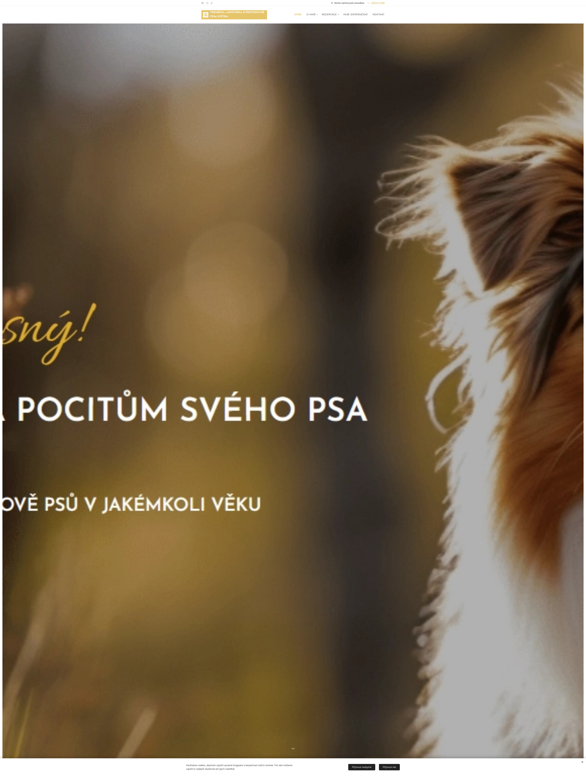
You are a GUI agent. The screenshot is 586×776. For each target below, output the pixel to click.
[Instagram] (207, 3)
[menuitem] (299, 15)
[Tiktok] (212, 3)
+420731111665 (378, 3)
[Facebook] (202, 3)
